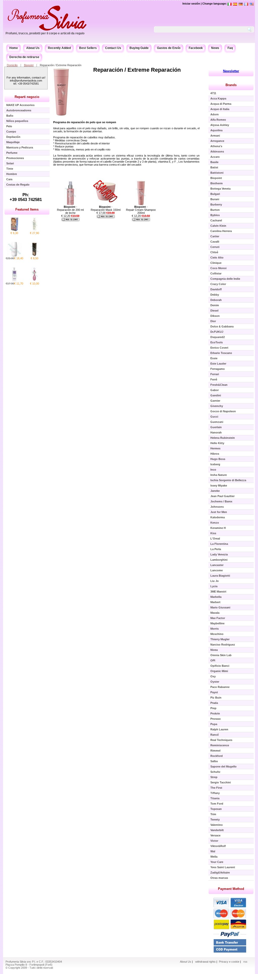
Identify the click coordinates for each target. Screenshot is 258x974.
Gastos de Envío (168, 48)
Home (13, 48)
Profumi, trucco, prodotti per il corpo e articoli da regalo (45, 33)
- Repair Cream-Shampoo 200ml (141, 209)
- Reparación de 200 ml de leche (70, 209)
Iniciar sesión (191, 3)
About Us (33, 48)
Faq (230, 48)
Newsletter (231, 71)
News (215, 48)
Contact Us (113, 48)
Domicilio (12, 65)
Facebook (196, 48)
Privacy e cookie (229, 961)
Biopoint (29, 65)
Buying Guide (139, 48)
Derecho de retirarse (24, 57)
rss (245, 961)
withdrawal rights (205, 961)
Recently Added (59, 48)
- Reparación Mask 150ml (105, 208)
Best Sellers (88, 48)
